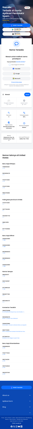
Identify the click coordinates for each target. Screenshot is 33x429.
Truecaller (17, 68)
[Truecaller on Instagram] (16, 427)
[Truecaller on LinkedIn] (21, 427)
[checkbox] (16, 395)
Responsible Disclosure (20, 417)
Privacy (2, 417)
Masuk (27, 94)
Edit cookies (20, 421)
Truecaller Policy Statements (22, 419)
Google (17, 73)
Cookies (13, 417)
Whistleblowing (29, 417)
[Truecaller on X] (14, 427)
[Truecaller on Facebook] (12, 427)
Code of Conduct (12, 419)
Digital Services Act (14, 421)
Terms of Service (8, 417)
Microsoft (17, 78)
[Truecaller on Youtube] (19, 427)
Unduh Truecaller (17, 25)
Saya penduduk (16, 62)
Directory (7, 419)
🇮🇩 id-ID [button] (27, 7)
